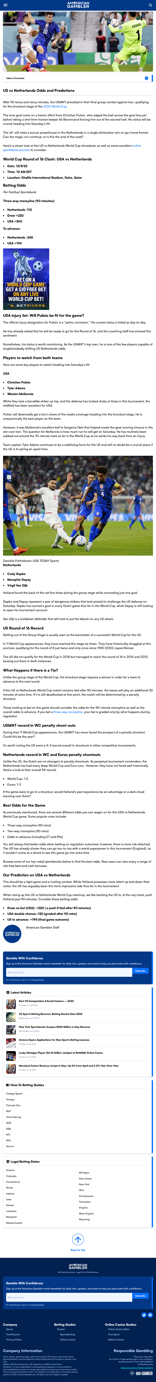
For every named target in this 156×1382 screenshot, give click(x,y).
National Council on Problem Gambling (137, 1368)
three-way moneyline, (68, 712)
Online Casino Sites (118, 1329)
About (9, 1329)
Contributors (13, 1334)
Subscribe (140, 970)
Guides (61, 1329)
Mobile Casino (116, 1339)
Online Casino (68, 1339)
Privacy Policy (38, 980)
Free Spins (114, 1334)
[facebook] (150, 1315)
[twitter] (144, 1315)
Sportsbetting (67, 1334)
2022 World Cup (54, 106)
